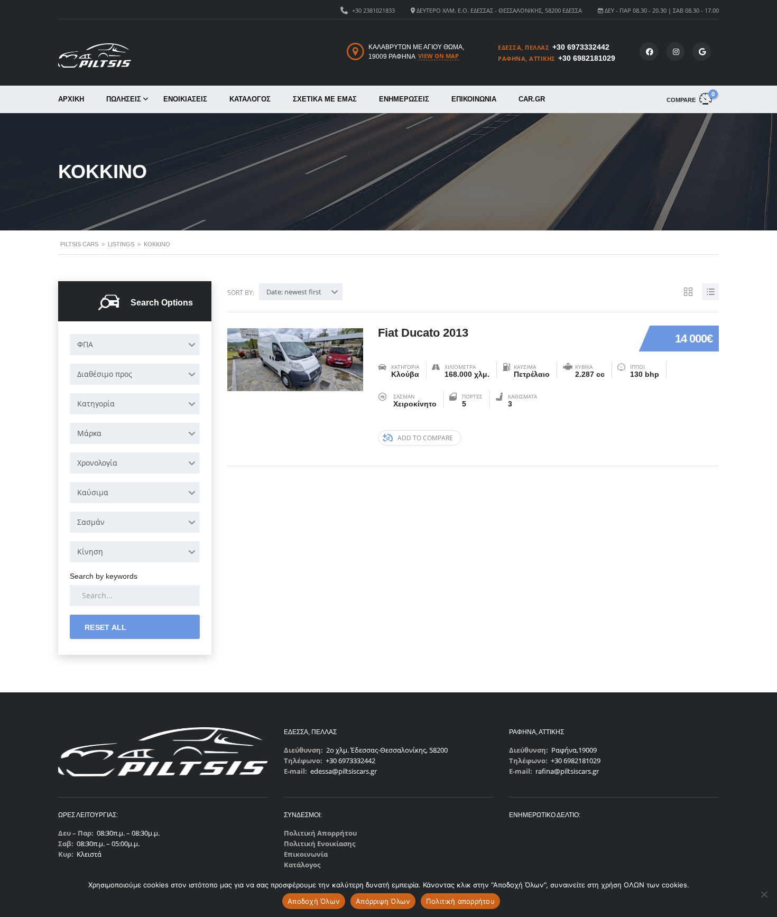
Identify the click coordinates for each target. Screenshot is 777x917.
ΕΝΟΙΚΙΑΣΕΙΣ (185, 99)
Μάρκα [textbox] (89, 433)
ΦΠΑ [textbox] (85, 344)
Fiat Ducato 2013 (423, 332)
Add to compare (425, 437)
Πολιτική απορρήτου (460, 901)
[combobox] (135, 344)
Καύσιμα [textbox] (92, 492)
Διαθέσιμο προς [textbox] (104, 374)
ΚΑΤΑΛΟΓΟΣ (250, 99)
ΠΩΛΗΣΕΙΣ (123, 99)
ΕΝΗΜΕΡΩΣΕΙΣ (404, 99)
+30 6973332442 (580, 47)
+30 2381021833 (373, 10)
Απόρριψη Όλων (383, 901)
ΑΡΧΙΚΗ (71, 99)
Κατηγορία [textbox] (96, 404)
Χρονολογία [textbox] (97, 463)
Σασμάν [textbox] (91, 522)
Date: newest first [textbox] (293, 292)
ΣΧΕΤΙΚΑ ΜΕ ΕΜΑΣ (325, 99)
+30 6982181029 (586, 58)
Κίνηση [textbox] (90, 552)
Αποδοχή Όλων (314, 901)
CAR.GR (532, 99)
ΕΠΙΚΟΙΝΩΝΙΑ (473, 99)
